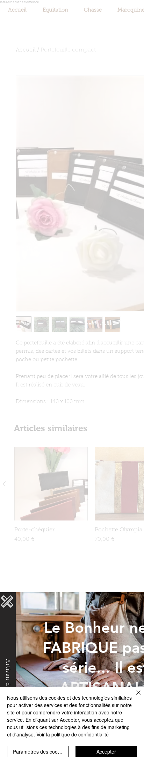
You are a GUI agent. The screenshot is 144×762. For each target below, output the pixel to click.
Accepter (106, 751)
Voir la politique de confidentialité (72, 734)
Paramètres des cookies (39, 751)
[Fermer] (134, 696)
